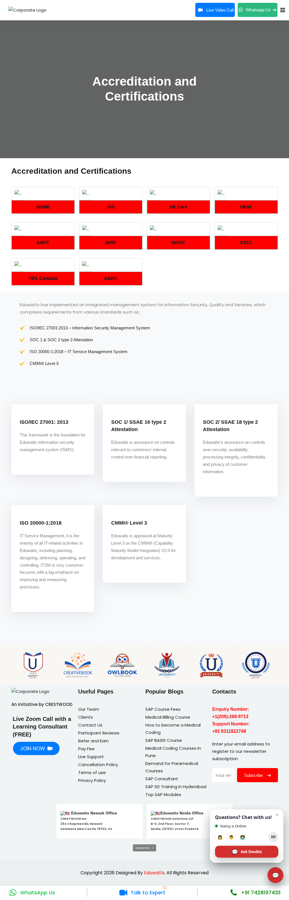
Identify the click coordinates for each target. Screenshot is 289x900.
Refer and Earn (93, 741)
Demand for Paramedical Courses (171, 767)
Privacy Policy (92, 780)
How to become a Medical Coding (173, 728)
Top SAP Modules (163, 794)
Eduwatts (154, 872)
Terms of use (92, 772)
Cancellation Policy (98, 765)
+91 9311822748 (229, 731)
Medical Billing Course (167, 717)
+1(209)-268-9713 (230, 716)
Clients (85, 717)
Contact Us (90, 725)
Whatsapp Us (258, 9)
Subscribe (254, 775)
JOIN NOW (32, 748)
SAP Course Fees (163, 709)
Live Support (91, 757)
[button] (144, 847)
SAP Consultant (161, 779)
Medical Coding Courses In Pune (173, 751)
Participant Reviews (98, 733)
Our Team (88, 709)
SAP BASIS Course (163, 740)
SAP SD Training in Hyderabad (175, 787)
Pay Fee (86, 749)
